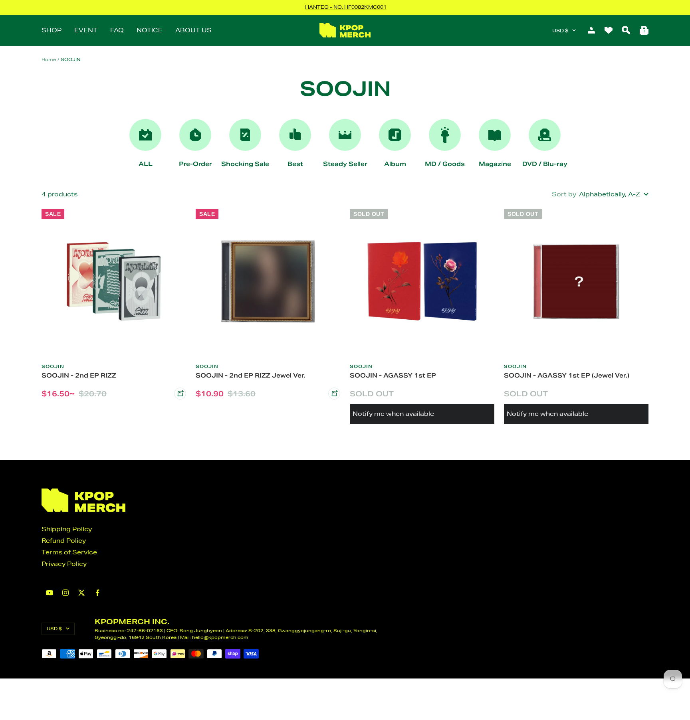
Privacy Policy (64, 564)
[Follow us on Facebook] (97, 592)
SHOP (51, 30)
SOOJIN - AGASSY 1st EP (393, 375)
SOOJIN (53, 366)
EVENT (85, 30)
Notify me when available (393, 413)
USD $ (560, 30)
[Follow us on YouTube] (50, 592)
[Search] (626, 30)
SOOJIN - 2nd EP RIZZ (79, 375)
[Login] (591, 30)
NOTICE (150, 30)
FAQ (117, 30)
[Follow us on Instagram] (65, 592)
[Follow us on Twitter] (81, 592)
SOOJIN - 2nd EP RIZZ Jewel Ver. (250, 375)
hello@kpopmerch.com (220, 637)
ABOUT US (193, 30)
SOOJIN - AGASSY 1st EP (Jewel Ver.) (566, 375)
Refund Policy (64, 540)
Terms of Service (69, 552)
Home (49, 59)
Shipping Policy (67, 529)
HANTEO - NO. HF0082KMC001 (346, 7)
